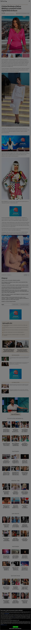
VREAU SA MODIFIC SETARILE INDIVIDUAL (15, 628)
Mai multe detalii (7, 613)
